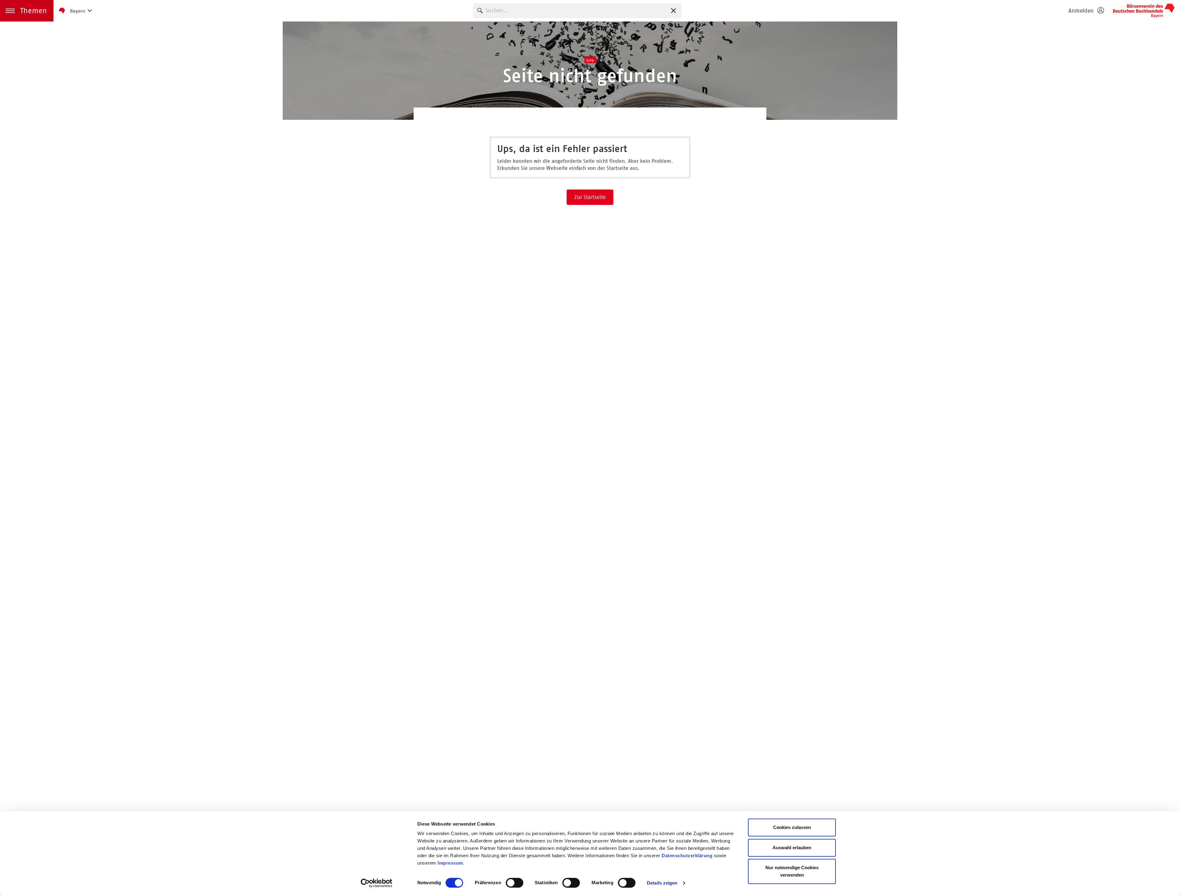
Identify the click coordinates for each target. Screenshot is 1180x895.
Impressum (450, 863)
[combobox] (577, 10)
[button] (26, 10)
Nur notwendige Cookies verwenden (792, 871)
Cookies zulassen (792, 827)
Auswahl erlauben (792, 847)
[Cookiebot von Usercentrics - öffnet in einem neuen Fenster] (376, 883)
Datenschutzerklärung (687, 855)
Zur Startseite (590, 197)
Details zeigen (662, 882)
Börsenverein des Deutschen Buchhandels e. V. (1143, 10)
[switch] (514, 883)
